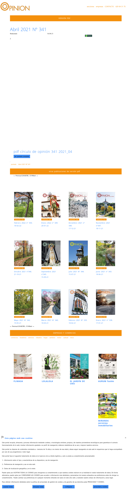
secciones (90, 6)
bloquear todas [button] (38, 487)
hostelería (23, 338)
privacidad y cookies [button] (101, 487)
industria (39, 338)
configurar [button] (68, 487)
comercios (14, 338)
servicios (31, 338)
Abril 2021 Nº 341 (24, 164)
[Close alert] (125, 437)
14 (32, 176)
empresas (99, 6)
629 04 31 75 (121, 6)
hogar (46, 338)
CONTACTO (109, 6)
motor (59, 338)
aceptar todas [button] (8, 487)
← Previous (17, 176)
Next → (35, 176)
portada (13, 164)
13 (30, 176)
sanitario (52, 338)
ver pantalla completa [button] (21, 156)
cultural (65, 338)
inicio (72, 338)
